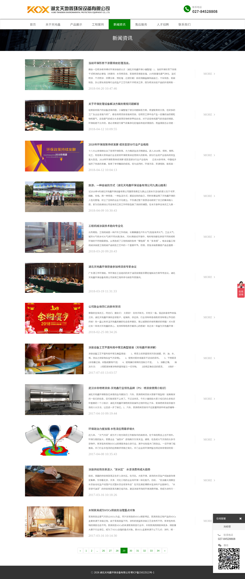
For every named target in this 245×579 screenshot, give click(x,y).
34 (158, 550)
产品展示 (76, 24)
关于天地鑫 (53, 24)
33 (151, 550)
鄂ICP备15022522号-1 (142, 572)
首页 (33, 24)
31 (137, 550)
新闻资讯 (120, 24)
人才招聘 (163, 24)
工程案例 (98, 24)
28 (117, 550)
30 (131, 550)
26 (103, 550)
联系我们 (184, 24)
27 (110, 550)
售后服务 (141, 24)
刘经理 (227, 526)
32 (144, 550)
